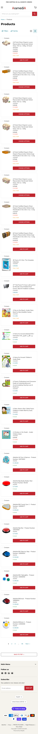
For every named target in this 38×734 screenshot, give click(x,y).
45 (22, 644)
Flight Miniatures (30, 725)
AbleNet (15, 461)
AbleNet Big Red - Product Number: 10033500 (24, 529)
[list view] (35, 31)
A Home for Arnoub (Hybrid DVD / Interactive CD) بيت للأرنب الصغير (23, 335)
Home (3, 19)
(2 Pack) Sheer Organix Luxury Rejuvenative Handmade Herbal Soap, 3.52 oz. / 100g (23, 100)
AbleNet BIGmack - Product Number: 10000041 (24, 599)
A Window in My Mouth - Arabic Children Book (23, 433)
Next (27, 644)
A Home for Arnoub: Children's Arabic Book (22, 358)
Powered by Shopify (19, 731)
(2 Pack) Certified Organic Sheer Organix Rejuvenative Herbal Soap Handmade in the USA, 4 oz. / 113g (24, 73)
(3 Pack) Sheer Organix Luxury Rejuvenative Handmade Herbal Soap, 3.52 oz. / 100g (23, 127)
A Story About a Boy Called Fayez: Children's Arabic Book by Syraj (23, 409)
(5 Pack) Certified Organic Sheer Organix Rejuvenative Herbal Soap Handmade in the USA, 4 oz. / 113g (24, 208)
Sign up (29, 688)
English (18, 697)
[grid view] (31, 31)
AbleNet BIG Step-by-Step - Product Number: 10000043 (24, 552)
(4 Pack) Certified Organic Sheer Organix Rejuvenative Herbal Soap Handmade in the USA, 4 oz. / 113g (24, 154)
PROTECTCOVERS (18, 725)
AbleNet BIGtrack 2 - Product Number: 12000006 (22, 623)
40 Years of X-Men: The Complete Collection (23, 261)
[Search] (34, 14)
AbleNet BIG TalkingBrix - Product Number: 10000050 (23, 576)
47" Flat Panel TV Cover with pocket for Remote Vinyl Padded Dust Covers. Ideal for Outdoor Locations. (24, 286)
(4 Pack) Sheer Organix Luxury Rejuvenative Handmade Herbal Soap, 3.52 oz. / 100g (23, 181)
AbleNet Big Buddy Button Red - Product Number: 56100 (23, 482)
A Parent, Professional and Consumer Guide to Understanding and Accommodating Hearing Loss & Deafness (24, 384)
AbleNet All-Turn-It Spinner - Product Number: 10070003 (24, 458)
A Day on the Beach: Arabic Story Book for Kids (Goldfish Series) (23, 311)
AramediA (15, 49)
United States (18, 702)
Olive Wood (19, 727)
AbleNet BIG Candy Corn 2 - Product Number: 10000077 (24, 505)
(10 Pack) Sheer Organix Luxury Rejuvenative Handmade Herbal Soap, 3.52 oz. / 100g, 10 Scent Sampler (23, 45)
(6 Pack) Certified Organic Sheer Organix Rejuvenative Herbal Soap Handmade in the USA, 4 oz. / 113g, (24, 235)
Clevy (9, 725)
